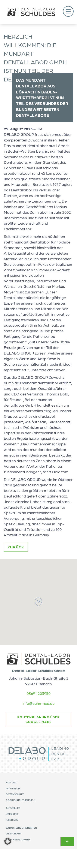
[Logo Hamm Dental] (31, 12)
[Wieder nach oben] (67, 841)
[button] (68, 12)
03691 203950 (38, 693)
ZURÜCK (15, 546)
